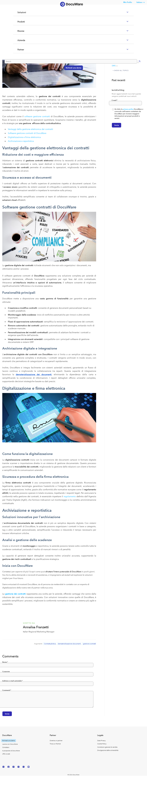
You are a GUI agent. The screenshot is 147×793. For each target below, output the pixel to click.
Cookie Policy (101, 744)
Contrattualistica (50, 644)
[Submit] (137, 70)
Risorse (18, 40)
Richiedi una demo (72, 77)
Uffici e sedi (6, 754)
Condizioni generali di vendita (107, 747)
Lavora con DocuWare (10, 744)
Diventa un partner (56, 740)
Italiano (139, 2)
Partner (18, 58)
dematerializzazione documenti (69, 644)
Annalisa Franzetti (36, 627)
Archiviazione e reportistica (21, 141)
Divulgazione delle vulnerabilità (107, 750)
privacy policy (128, 109)
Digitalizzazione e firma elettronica (24, 137)
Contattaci (5, 747)
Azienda (18, 49)
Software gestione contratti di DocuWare (27, 133)
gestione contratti (89, 644)
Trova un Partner (55, 744)
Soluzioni (19, 21)
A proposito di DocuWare (11, 751)
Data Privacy (101, 740)
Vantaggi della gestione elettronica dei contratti (30, 129)
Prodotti (18, 31)
